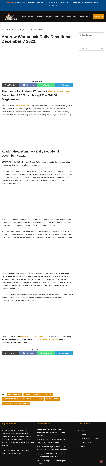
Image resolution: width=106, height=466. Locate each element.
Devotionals (59, 17)
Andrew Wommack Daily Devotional (38, 394)
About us (81, 430)
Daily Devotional (52, 399)
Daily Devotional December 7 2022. (16, 403)
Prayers (49, 17)
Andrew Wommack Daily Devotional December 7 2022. (23, 399)
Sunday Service (27, 17)
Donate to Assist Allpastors (88, 439)
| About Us (24, 451)
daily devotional (59, 91)
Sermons (39, 17)
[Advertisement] (37, 64)
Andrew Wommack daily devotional (33, 336)
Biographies (71, 17)
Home (3, 30)
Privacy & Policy (84, 443)
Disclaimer (82, 447)
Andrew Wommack (22, 106)
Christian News (84, 17)
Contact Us (98, 17)
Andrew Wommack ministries (46, 339)
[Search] (102, 48)
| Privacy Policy (17, 454)
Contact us (82, 434)
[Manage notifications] (101, 461)
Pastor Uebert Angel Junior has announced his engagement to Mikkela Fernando (51, 432)
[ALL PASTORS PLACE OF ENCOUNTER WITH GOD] (9, 16)
